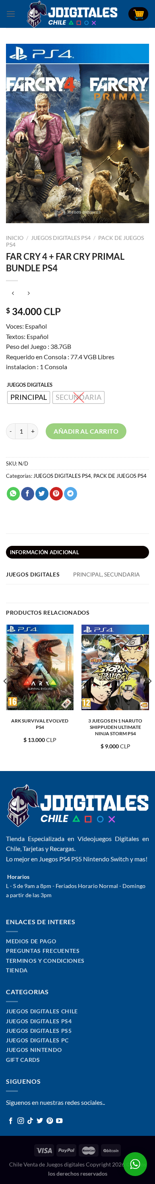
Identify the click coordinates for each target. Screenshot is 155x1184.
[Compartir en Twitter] (41, 493)
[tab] (77, 552)
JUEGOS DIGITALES (29, 385)
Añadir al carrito (86, 431)
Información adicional (44, 552)
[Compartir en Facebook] (27, 493)
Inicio (14, 238)
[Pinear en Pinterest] (56, 493)
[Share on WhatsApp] (13, 493)
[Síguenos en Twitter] (40, 1121)
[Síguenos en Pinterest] (49, 1121)
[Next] (149, 697)
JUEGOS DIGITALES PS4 (61, 238)
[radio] (29, 397)
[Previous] (6, 697)
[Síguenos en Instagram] (20, 1121)
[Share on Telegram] (70, 493)
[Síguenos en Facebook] (11, 1121)
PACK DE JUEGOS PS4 (120, 476)
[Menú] (10, 13)
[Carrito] (138, 14)
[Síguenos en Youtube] (59, 1121)
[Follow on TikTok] (30, 1121)
